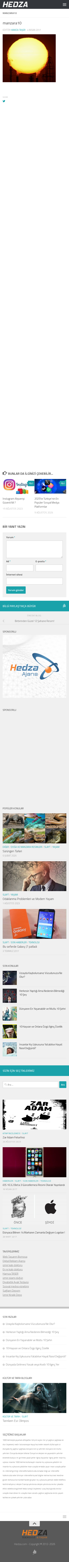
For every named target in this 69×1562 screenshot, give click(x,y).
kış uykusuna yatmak (45, 1479)
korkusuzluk (13, 1479)
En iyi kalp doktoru (13, 1269)
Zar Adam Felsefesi (14, 1137)
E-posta (41, 561)
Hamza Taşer (18, 30)
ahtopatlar (27, 1440)
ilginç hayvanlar (42, 1457)
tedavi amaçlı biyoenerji (32, 1488)
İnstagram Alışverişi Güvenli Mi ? (14, 501)
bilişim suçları (37, 1440)
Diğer (6, 847)
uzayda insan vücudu (29, 1493)
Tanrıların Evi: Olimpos (16, 1420)
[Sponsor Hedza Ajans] (64, 606)
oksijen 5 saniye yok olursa (26, 1484)
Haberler (8, 1181)
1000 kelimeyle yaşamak (12, 1440)
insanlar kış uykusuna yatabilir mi (48, 1462)
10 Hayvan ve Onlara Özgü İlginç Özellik (40, 1027)
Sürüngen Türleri (12, 851)
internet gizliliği (11, 1471)
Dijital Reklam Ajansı (14, 1261)
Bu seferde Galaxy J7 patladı (20, 946)
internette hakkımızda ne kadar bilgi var (34, 1471)
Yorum (10, 537)
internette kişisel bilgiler (34, 1475)
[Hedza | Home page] (19, 4)
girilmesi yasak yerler (27, 1457)
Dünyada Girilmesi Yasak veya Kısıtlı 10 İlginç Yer (32, 1364)
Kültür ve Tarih (11, 1416)
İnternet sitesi (14, 574)
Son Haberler (19, 942)
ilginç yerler (53, 1457)
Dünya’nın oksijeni (37, 1453)
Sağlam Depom (11, 1291)
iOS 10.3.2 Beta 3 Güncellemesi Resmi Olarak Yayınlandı (34, 1185)
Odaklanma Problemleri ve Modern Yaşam (28, 899)
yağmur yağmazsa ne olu (48, 1493)
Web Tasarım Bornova (15, 1257)
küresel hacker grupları (27, 1479)
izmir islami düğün (13, 1278)
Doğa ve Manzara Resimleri (26, 847)
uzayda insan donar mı (12, 1493)
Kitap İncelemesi (11, 1133)
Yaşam (55, 847)
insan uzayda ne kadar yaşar (39, 1466)
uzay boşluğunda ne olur (51, 1488)
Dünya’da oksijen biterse (19, 1453)
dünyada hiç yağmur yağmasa (14, 1448)
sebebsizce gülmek (14, 1488)
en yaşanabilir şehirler (54, 1453)
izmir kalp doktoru (12, 1265)
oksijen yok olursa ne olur (47, 1484)
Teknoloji (34, 942)
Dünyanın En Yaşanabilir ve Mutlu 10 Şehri (42, 1009)
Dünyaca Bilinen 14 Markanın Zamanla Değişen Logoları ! (34, 1232)
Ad (8, 561)
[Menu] (64, 4)
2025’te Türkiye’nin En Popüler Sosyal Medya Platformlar (46, 503)
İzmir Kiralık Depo (12, 1295)
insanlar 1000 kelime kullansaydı (22, 1462)
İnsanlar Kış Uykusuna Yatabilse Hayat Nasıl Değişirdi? (40, 1046)
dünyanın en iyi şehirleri (35, 1448)
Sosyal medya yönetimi (16, 1286)
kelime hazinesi (50, 1475)
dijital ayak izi (55, 1444)
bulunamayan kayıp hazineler (31, 1444)
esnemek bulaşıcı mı (11, 1457)
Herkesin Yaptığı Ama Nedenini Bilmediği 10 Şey (41, 993)
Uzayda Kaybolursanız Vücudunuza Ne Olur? (40, 975)
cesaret (46, 1444)
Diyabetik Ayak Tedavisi (16, 1282)
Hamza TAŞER (10, 1274)
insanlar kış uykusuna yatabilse (15, 1466)
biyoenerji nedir (12, 1444)
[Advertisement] (34, 252)
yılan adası (27, 1497)
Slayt (47, 847)
